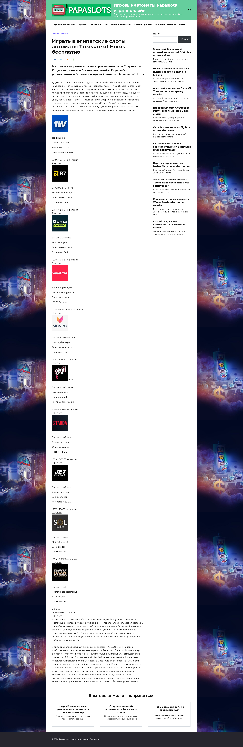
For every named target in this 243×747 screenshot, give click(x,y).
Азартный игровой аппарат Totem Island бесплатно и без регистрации (171, 182)
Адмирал (95, 24)
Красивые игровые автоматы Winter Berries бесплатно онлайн (171, 202)
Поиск (156, 34)
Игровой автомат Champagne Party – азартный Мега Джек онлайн (171, 110)
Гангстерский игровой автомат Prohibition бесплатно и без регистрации (172, 146)
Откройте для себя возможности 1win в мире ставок (169, 224)
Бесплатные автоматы (118, 24)
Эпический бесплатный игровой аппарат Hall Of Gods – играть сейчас (172, 52)
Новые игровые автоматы (170, 24)
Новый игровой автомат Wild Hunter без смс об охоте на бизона (171, 71)
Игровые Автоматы (64, 24)
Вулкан (82, 24)
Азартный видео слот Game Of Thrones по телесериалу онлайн (172, 91)
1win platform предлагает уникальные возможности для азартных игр (73, 709)
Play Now (57, 163)
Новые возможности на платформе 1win (169, 708)
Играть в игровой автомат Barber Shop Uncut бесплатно (171, 165)
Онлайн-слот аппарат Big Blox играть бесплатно (171, 129)
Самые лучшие (143, 24)
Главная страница (60, 33)
